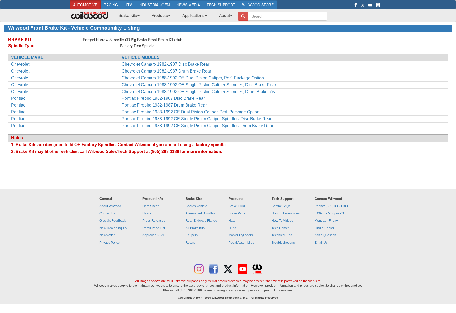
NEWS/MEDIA (188, 4)
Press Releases (153, 221)
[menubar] (173, 17)
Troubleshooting (283, 242)
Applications (193, 15)
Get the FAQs (281, 206)
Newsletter (107, 235)
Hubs (232, 228)
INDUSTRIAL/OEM (154, 4)
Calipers (192, 235)
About (224, 15)
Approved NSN (153, 235)
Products (159, 15)
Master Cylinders (241, 235)
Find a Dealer (324, 228)
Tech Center (280, 228)
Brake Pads (237, 213)
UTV (128, 4)
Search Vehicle (196, 206)
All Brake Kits (195, 228)
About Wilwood (110, 206)
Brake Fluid (237, 206)
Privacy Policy (109, 242)
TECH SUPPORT (221, 4)
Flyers (146, 213)
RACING (111, 4)
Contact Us (107, 213)
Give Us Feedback (112, 221)
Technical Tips (282, 235)
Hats (232, 221)
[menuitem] (127, 17)
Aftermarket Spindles (200, 213)
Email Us (321, 242)
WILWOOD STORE (258, 4)
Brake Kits (127, 15)
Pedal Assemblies (241, 242)
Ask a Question (325, 235)
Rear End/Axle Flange (201, 221)
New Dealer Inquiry (113, 228)
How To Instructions (286, 213)
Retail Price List (153, 228)
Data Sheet (150, 206)
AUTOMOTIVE (85, 4)
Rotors (190, 242)
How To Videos (282, 221)
